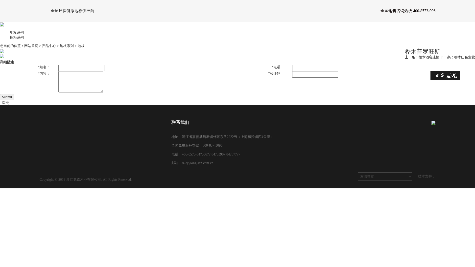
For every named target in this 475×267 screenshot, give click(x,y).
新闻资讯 (359, 37)
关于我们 (277, 37)
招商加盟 (386, 37)
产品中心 (304, 37)
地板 (81, 46)
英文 (429, 37)
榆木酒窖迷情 (422, 57)
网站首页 (250, 37)
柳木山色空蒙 (457, 57)
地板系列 (67, 46)
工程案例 (331, 37)
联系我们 (413, 37)
